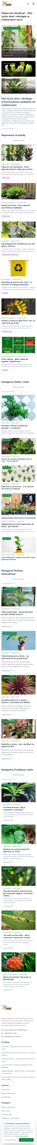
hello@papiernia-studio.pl (12, 1036)
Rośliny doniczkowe (9, 63)
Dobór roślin (6, 177)
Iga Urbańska (5, 279)
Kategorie (5, 1103)
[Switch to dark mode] (28, 3)
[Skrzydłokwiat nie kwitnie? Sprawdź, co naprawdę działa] (18, 86)
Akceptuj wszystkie (26, 1140)
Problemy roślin (7, 331)
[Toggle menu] (33, 4)
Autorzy (5, 1085)
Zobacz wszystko (18, 140)
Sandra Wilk (5, 164)
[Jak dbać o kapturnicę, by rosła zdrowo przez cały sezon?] (18, 69)
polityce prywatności (22, 1136)
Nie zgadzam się (11, 1140)
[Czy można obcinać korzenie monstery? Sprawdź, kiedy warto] (18, 41)
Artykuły (5, 1042)
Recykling (5, 293)
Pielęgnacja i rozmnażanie (12, 28)
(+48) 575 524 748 (10, 1033)
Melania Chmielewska (8, 202)
